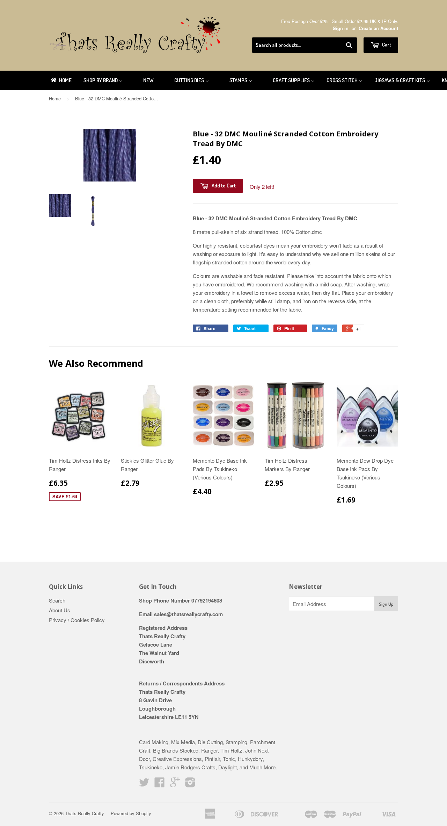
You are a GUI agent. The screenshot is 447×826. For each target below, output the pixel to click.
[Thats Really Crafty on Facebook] (159, 784)
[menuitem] (61, 80)
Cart (386, 44)
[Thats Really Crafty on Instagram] (190, 784)
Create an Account (378, 28)
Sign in (341, 28)
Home (55, 98)
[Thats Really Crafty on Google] (175, 784)
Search (57, 600)
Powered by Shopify (131, 813)
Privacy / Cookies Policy (77, 620)
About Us (59, 610)
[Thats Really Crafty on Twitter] (144, 784)
